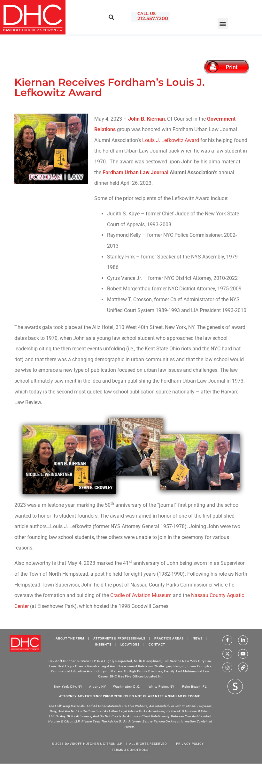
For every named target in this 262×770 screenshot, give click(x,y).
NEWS (198, 638)
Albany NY (97, 686)
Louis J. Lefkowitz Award (170, 140)
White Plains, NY (161, 686)
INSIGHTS (103, 644)
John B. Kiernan (146, 119)
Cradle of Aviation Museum (141, 595)
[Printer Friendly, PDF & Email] (227, 67)
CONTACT (157, 644)
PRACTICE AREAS (169, 638)
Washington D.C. (127, 686)
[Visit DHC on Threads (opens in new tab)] (243, 667)
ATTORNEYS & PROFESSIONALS (119, 638)
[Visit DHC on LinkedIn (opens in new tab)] (243, 640)
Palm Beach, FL (194, 686)
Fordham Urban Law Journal (135, 172)
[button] (223, 23)
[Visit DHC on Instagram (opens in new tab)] (227, 667)
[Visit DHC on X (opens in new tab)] (227, 654)
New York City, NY (68, 686)
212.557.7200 (152, 18)
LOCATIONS (130, 644)
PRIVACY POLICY (190, 743)
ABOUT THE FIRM (70, 638)
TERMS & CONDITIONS (130, 749)
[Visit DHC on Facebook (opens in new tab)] (227, 640)
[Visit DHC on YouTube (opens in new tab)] (243, 654)
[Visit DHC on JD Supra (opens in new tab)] (235, 686)
